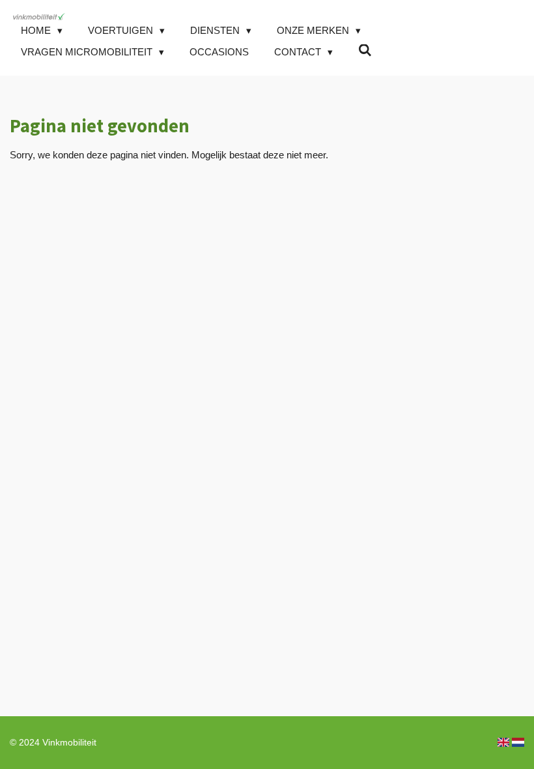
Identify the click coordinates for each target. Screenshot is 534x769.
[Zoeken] (365, 50)
